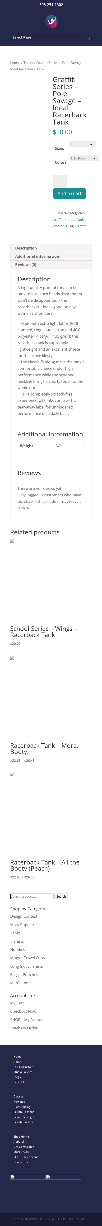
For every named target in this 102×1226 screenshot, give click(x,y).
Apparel (19, 1142)
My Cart (17, 1003)
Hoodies (17, 949)
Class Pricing (22, 1107)
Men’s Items (21, 982)
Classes (19, 1096)
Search (61, 896)
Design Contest (23, 916)
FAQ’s (17, 1077)
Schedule (20, 1082)
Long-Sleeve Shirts (26, 966)
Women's (60, 226)
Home (15, 62)
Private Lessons (24, 1112)
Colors (61, 162)
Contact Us (21, 1162)
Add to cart (69, 193)
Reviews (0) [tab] (25, 264)
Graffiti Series (63, 219)
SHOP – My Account (27, 1019)
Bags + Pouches (24, 974)
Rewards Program (25, 1117)
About (17, 1062)
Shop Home (21, 1137)
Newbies (19, 1102)
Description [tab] (26, 248)
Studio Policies (23, 1072)
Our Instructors (23, 1067)
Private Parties (23, 1122)
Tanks (28, 62)
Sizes (59, 148)
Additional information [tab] (37, 256)
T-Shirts (17, 941)
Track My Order (24, 1028)
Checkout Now (23, 1011)
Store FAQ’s (21, 1152)
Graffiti (81, 226)
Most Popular (22, 924)
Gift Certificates (24, 1147)
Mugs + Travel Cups (27, 957)
